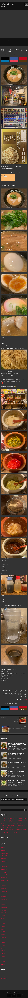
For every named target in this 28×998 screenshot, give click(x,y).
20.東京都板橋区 (4, 899)
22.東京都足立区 (4, 904)
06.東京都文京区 (4, 861)
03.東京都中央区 (4, 853)
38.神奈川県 (3, 937)
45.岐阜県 (3, 945)
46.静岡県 (3, 948)
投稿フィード (3, 974)
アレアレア (12, 690)
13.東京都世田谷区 (4, 880)
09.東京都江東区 (4, 869)
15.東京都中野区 (4, 885)
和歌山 (18, 691)
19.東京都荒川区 (4, 896)
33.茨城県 (3, 923)
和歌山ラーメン (23, 691)
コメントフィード (4, 976)
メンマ (24, 690)
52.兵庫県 (3, 961)
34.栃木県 (3, 926)
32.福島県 (3, 921)
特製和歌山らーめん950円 (8, 178)
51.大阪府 (3, 959)
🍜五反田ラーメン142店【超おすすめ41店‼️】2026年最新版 (13, 829)
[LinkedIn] (5, 61)
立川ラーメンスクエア (13, 694)
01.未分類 (3, 847)
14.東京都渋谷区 (4, 883)
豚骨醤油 (24, 694)
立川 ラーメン (5, 694)
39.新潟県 (3, 940)
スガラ (25, 699)
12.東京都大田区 (4, 877)
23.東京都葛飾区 (4, 907)
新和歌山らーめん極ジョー (9, 693)
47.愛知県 (3, 950)
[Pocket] (14, 61)
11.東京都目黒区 (4, 874)
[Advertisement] (14, 23)
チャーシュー (17, 690)
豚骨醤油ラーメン (23, 696)
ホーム (3, 40)
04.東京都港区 (4, 855)
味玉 (15, 691)
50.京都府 (3, 956)
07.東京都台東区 (4, 864)
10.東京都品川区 (4, 872)
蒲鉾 (21, 694)
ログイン (2, 973)
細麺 (18, 694)
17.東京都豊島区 (4, 891)
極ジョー (16, 693)
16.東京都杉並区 (4, 888)
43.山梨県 (3, 942)
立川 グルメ (24, 693)
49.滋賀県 (3, 953)
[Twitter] (5, 58)
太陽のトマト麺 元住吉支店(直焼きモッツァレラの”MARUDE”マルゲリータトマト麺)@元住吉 (17, 744)
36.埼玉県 (3, 931)
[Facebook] (14, 58)
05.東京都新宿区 (4, 858)
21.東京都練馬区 (4, 902)
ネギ (21, 690)
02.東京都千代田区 (4, 850)
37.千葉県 (3, 934)
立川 (20, 693)
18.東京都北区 (4, 893)
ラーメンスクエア (10, 691)
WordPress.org (4, 978)
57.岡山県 (3, 964)
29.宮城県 (3, 915)
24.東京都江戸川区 (4, 910)
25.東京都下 (9, 40)
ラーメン (4, 691)
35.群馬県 (3, 929)
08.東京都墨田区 (4, 866)
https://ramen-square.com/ (14, 681)
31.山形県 (3, 918)
